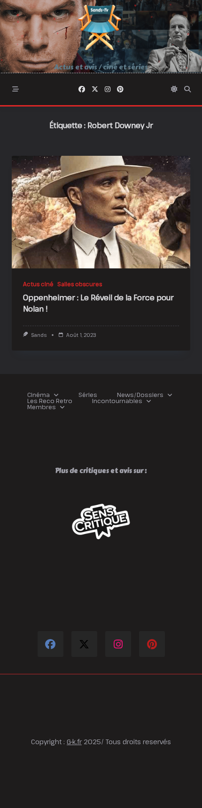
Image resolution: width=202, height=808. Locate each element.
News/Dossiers (140, 395)
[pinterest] (120, 89)
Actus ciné (38, 284)
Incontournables (117, 401)
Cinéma (38, 395)
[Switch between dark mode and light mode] (174, 89)
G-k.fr (74, 741)
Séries (87, 395)
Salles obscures (79, 284)
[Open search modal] (187, 89)
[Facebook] (81, 89)
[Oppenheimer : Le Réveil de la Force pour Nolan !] (101, 212)
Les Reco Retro (49, 401)
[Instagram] (107, 89)
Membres (41, 407)
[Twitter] (95, 89)
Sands (39, 335)
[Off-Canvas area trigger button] (15, 89)
